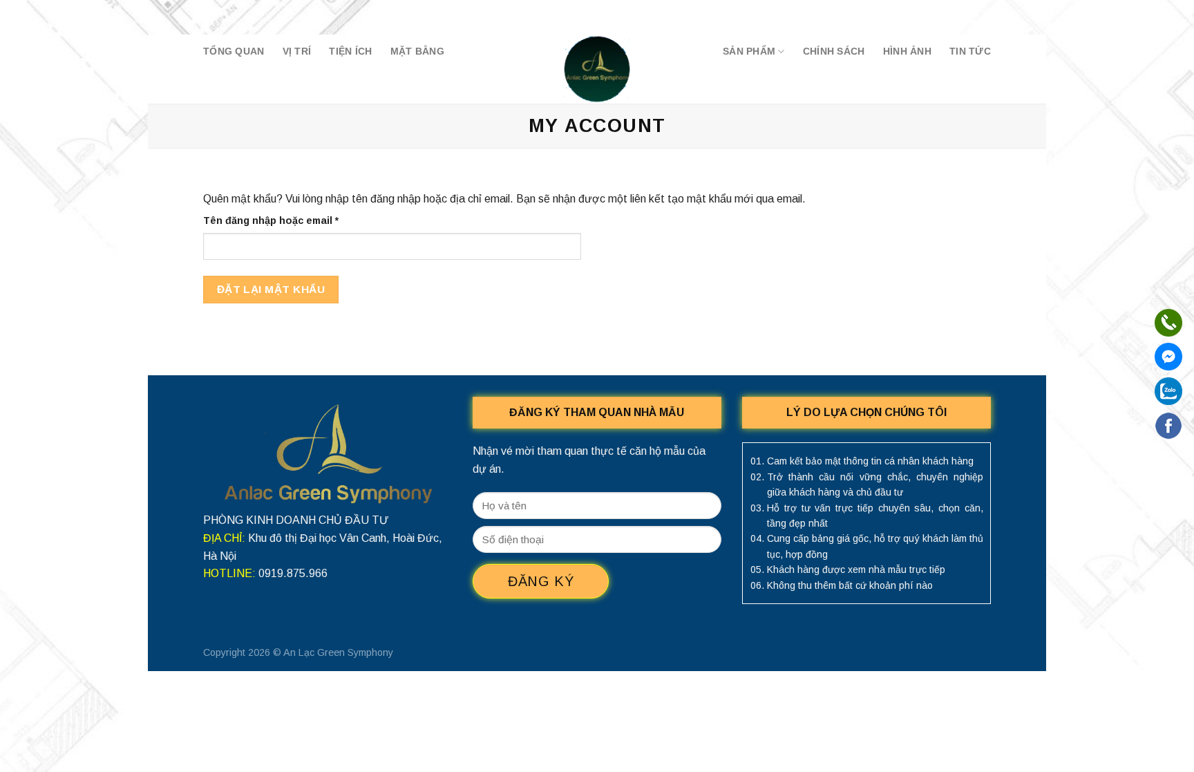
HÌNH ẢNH (907, 51)
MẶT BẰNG (417, 51)
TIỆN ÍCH (350, 51)
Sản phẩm (749, 51)
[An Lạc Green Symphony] (597, 69)
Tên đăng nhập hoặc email (282, 221)
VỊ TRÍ (297, 51)
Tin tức (970, 51)
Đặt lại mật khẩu (271, 289)
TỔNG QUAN (234, 51)
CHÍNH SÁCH (834, 51)
